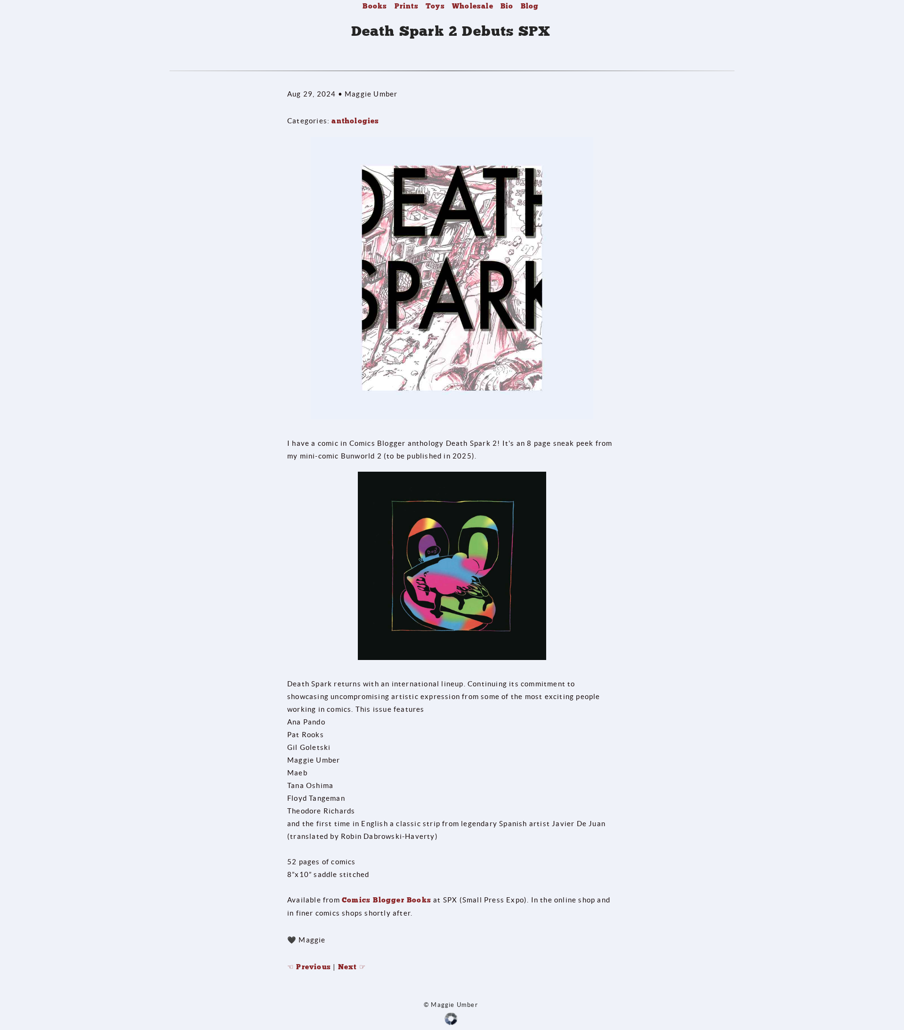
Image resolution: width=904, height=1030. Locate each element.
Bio (507, 6)
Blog (530, 6)
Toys (435, 6)
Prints (407, 6)
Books (375, 6)
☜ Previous (309, 967)
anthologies (355, 121)
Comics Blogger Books (386, 900)
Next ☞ (352, 967)
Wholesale (472, 6)
